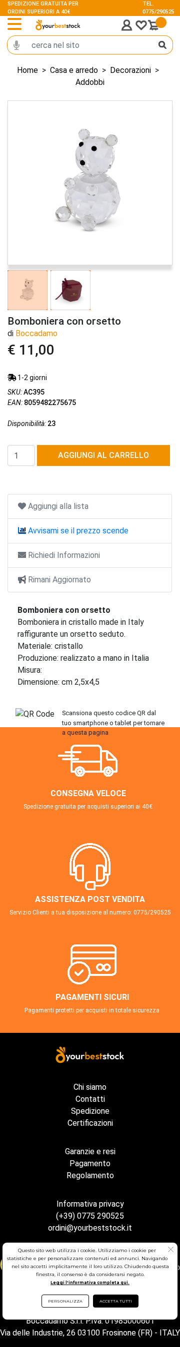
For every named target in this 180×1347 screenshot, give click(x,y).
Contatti (90, 1099)
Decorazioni (130, 70)
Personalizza (65, 1301)
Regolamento (90, 1175)
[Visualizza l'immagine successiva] (20, 183)
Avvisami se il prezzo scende (77, 530)
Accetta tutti (116, 1301)
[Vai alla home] (58, 24)
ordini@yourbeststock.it (90, 1228)
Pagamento (90, 1163)
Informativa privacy (90, 1204)
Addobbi (90, 82)
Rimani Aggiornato (58, 579)
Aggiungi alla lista (57, 506)
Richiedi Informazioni (63, 555)
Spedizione (90, 1111)
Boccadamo (37, 333)
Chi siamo (90, 1087)
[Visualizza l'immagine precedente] (160, 183)
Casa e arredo (74, 70)
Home (27, 70)
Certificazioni (90, 1123)
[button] (171, 1251)
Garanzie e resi (90, 1151)
